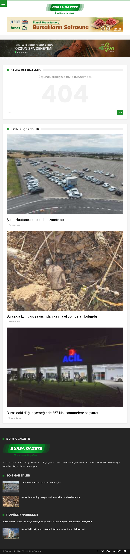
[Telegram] (124, 551)
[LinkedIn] (113, 551)
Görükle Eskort (7, 58)
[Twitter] (102, 551)
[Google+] (108, 551)
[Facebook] (97, 551)
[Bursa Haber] (65, 3)
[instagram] (119, 551)
